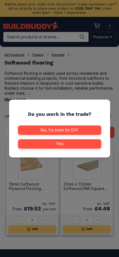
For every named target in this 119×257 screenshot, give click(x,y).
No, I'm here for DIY (59, 130)
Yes (59, 143)
